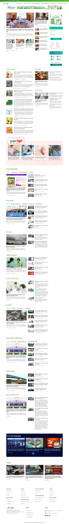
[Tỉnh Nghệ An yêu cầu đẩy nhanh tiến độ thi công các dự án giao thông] (16, 378)
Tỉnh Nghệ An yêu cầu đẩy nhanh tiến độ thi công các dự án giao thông (16, 386)
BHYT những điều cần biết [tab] (32, 341)
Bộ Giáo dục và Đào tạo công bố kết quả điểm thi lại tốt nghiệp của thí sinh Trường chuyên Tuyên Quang (41, 331)
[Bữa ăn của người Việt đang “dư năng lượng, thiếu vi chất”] (9, 74)
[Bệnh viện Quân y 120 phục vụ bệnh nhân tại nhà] (31, 365)
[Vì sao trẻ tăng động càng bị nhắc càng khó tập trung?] (37, 29)
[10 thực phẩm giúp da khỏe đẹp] (41, 75)
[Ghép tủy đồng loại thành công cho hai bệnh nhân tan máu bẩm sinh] (16, 442)
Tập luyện (8, 495)
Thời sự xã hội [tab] (27, 308)
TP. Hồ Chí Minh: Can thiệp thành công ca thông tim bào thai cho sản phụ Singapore (41, 212)
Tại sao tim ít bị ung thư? (40, 157)
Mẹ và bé (29, 3)
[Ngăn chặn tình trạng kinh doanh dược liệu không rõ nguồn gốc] (9, 93)
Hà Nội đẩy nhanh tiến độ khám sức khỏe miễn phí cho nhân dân (44, 37)
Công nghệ (59, 3)
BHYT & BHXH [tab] (13, 341)
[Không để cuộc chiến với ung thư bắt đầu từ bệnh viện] (31, 269)
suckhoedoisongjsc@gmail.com (52, 513)
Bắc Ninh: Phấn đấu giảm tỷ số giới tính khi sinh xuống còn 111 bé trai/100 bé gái (16, 219)
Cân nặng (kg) (52, 34)
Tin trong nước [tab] (20, 308)
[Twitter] (45, 515)
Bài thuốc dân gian (53, 501)
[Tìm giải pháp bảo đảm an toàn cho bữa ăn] (20, 20)
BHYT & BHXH (37, 501)
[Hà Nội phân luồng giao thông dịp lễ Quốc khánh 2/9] (31, 380)
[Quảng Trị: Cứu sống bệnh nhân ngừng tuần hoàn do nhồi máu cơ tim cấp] (14, 150)
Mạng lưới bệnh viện (12, 395)
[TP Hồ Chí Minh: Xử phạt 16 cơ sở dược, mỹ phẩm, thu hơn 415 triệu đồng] (31, 312)
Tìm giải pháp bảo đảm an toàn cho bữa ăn (19, 31)
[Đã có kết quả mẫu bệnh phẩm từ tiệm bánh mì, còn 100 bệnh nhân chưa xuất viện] (31, 243)
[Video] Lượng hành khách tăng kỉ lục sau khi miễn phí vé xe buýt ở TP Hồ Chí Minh (34, 477)
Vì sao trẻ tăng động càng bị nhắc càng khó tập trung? (44, 29)
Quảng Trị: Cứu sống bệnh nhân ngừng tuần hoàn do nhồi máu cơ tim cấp (13, 159)
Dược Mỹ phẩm (12, 169)
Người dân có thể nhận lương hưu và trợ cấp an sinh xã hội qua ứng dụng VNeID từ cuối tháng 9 (41, 22)
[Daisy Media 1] (34, 7)
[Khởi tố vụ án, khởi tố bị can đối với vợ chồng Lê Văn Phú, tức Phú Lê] (31, 322)
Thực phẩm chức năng (10, 501)
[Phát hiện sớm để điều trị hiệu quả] (30, 41)
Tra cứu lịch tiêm (55, 64)
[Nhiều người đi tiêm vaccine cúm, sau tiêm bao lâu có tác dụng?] (31, 290)
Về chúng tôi (29, 510)
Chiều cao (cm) (52, 30)
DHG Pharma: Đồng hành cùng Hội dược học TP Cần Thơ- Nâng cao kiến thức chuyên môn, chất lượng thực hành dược (24, 110)
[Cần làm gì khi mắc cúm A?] (31, 299)
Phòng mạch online (25, 499)
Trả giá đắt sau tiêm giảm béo (55, 77)
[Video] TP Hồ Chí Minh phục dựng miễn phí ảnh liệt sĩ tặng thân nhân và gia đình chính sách (53, 477)
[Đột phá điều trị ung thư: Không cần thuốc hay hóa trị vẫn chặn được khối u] (31, 274)
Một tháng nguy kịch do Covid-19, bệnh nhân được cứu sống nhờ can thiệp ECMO (10, 46)
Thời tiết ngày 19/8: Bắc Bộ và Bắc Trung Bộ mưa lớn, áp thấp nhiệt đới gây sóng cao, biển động (44, 41)
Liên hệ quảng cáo (30, 516)
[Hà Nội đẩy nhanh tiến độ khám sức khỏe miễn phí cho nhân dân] (37, 37)
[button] (25, 453)
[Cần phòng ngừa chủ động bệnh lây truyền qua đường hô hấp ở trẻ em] (31, 217)
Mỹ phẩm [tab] (31, 172)
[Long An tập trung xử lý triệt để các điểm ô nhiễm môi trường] (16, 239)
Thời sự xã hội (43, 25)
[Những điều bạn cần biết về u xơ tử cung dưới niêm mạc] (31, 264)
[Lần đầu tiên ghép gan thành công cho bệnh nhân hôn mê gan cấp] (53, 442)
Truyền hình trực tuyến (24, 501)
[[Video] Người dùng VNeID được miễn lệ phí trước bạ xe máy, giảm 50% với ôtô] (15, 470)
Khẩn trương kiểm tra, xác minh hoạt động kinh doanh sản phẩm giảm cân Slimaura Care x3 (16, 189)
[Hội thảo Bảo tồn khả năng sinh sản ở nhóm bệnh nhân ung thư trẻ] (31, 259)
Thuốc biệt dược (9, 503)
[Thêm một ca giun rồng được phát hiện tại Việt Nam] (20, 41)
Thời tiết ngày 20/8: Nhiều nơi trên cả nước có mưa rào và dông (16, 323)
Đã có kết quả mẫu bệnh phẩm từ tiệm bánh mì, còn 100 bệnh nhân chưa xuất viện (41, 242)
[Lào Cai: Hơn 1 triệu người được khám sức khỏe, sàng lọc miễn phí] (37, 49)
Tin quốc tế (51, 495)
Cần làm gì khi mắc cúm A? (40, 297)
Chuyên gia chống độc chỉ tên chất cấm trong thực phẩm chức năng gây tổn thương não (41, 180)
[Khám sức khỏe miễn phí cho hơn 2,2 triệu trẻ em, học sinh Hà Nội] (37, 33)
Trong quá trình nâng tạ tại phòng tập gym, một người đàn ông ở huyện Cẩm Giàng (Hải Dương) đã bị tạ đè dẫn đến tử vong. (56, 96)
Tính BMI (56, 38)
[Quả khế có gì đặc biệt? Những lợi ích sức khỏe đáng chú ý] (9, 121)
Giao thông (64, 3)
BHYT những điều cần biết (39, 497)
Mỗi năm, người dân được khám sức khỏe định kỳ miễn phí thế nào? (15, 295)
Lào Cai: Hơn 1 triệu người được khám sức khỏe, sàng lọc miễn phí (44, 49)
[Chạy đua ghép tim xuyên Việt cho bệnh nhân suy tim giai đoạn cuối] (55, 150)
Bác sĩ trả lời (23, 503)
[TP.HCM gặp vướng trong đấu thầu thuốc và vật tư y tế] (31, 195)
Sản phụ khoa (23, 495)
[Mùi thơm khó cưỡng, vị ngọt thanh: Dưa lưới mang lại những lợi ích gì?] (9, 130)
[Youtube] (49, 515)
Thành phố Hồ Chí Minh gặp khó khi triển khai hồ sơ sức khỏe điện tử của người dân (34, 451)
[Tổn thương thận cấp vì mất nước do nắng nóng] (31, 350)
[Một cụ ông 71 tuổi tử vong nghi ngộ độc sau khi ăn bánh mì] (31, 236)
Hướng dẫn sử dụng (30, 514)
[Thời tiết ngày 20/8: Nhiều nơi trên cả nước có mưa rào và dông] (9, 84)
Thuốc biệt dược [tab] (14, 172)
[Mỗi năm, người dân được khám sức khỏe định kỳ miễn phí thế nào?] (31, 222)
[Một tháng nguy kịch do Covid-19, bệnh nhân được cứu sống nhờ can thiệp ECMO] (10, 41)
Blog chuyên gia (38, 490)
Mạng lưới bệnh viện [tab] (22, 341)
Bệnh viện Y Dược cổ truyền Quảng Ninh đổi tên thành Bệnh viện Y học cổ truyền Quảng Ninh (16, 357)
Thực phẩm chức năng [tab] (23, 172)
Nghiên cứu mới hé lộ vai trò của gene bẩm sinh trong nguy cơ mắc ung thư (28, 159)
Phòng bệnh (23, 490)
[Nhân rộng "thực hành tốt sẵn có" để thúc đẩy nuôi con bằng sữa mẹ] (31, 208)
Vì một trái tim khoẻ (17, 160)
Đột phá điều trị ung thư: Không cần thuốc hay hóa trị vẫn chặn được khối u (41, 273)
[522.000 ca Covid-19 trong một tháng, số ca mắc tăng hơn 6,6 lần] (37, 45)
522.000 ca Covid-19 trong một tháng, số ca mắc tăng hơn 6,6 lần (44, 45)
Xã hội (25, 3)
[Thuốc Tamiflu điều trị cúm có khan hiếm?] (31, 191)
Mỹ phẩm (7, 499)
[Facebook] (47, 515)
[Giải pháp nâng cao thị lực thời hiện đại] (41, 95)
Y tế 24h (13, 36)
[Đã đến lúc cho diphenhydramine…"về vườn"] (31, 176)
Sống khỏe (53, 3)
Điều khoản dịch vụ (30, 512)
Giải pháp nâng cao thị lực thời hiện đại (41, 101)
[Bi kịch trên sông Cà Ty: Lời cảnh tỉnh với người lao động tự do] (31, 390)
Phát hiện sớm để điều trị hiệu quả (29, 45)
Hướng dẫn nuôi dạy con (25, 497)
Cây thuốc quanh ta (53, 499)
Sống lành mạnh (9, 490)
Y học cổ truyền (19, 3)
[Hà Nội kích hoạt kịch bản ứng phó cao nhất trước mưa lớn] (31, 327)
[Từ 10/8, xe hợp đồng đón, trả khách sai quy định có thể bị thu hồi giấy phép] (31, 385)
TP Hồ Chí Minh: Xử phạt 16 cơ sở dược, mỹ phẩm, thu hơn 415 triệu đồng (41, 311)
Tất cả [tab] (8, 172)
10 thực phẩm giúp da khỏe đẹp (41, 82)
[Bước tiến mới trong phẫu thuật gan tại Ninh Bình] (31, 420)
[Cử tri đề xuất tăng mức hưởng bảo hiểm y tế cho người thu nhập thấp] (31, 355)
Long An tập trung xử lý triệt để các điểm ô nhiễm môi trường (15, 246)
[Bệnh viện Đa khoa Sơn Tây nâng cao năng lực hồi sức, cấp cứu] (31, 360)
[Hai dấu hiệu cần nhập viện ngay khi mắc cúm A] (31, 227)
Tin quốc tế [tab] (13, 308)
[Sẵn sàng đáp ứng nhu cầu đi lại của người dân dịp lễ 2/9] (31, 375)
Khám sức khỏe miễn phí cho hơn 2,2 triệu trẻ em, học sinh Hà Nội (44, 33)
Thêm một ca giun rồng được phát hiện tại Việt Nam (20, 45)
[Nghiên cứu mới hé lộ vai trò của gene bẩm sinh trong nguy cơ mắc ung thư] (28, 150)
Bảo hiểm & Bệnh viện (46, 3)
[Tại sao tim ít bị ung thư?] (41, 150)
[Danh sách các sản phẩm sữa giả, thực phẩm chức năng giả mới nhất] (31, 186)
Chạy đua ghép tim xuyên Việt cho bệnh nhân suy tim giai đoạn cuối (54, 159)
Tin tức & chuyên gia (36, 3)
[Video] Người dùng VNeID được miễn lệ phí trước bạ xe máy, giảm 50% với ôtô (15, 477)
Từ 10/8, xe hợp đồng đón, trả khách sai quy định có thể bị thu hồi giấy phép (41, 384)
